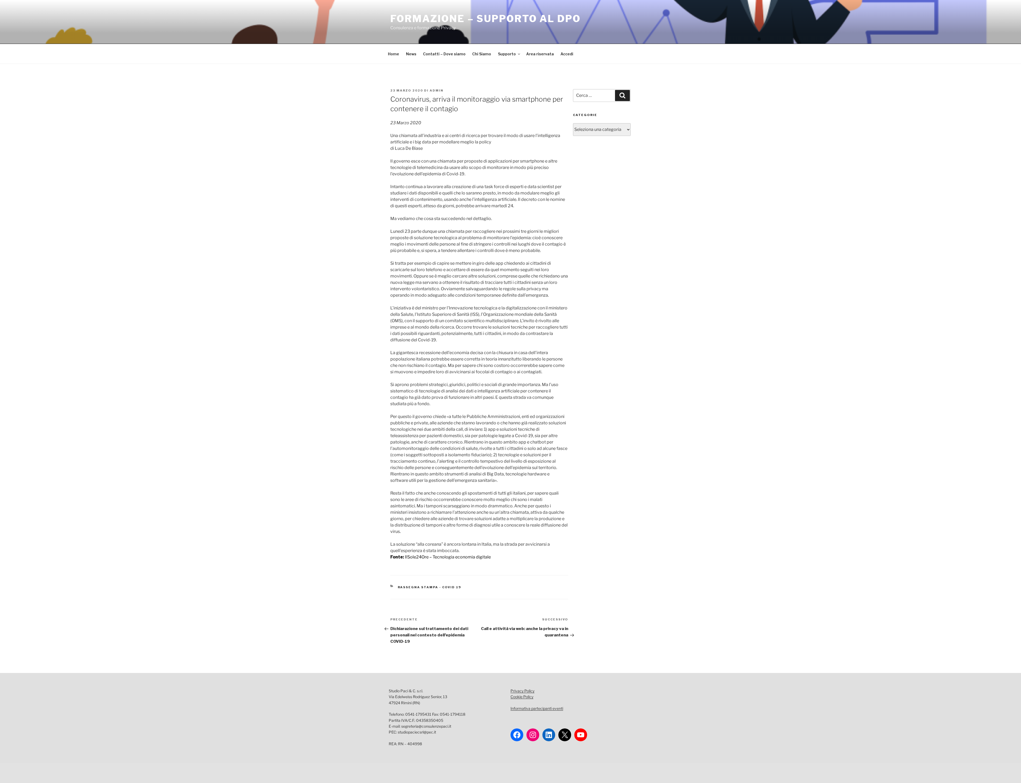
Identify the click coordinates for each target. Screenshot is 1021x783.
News (411, 54)
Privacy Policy (522, 691)
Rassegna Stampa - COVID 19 (429, 587)
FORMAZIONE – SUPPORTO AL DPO (485, 18)
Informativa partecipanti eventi (536, 708)
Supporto (507, 54)
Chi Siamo (481, 54)
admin (436, 90)
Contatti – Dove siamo (444, 54)
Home (393, 54)
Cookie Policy (521, 696)
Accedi (566, 54)
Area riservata (540, 54)
